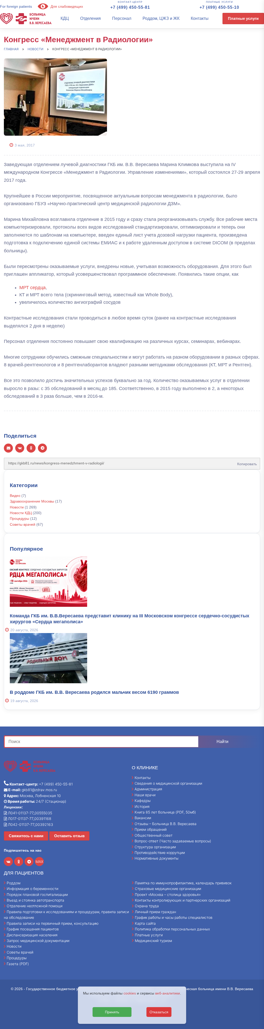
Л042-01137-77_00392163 (30, 824)
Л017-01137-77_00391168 (29, 818)
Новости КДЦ (21, 513)
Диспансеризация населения (32, 935)
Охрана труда (147, 906)
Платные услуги (243, 18)
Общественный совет (153, 835)
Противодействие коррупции (160, 852)
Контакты (200, 18)
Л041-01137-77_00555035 (29, 813)
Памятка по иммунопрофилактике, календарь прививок (183, 883)
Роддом (13, 883)
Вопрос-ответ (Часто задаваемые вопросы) (173, 841)
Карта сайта (145, 923)
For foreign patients (16, 6)
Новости (17, 507)
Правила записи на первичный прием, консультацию (52, 923)
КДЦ (65, 18)
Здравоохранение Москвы (32, 501)
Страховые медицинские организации (168, 888)
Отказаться (159, 1012)
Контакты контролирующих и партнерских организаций (182, 900)
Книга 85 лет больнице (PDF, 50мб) (165, 812)
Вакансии (143, 818)
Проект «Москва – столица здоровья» (168, 894)
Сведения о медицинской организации (168, 783)
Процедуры (19, 518)
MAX (39, 861)
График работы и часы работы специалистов (173, 917)
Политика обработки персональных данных (172, 929)
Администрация (148, 789)
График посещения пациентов (33, 929)
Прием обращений (151, 829)
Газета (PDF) (18, 964)
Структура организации (155, 847)
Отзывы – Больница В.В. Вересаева (165, 824)
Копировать (246, 462)
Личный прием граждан (155, 912)
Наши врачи (145, 795)
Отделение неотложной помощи (34, 906)
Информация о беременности (32, 888)
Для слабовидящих (66, 6)
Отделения (90, 18)
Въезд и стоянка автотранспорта (35, 900)
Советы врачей (22, 524)
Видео (15, 496)
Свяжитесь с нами (26, 836)
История (142, 806)
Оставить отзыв (69, 836)
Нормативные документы (156, 858)
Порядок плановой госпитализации (37, 894)
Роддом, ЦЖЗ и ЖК (161, 18)
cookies (129, 993)
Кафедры (143, 800)
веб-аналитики (167, 993)
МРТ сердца (32, 287)
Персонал (121, 18)
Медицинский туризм (153, 940)
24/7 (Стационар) (36, 801)
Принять (112, 1012)
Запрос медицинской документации (38, 940)
